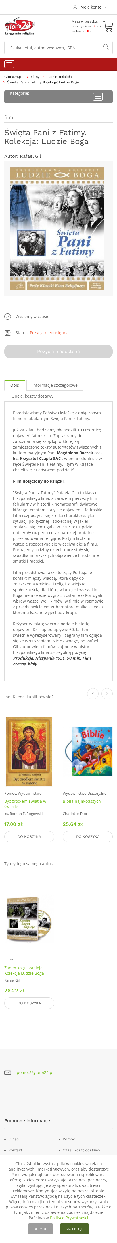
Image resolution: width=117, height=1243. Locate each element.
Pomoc (69, 1139)
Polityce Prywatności (69, 1217)
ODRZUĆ (40, 1228)
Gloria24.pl (13, 77)
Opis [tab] (14, 385)
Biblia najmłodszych (82, 801)
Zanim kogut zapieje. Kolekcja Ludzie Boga (24, 970)
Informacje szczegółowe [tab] (55, 385)
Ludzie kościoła (59, 77)
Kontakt (15, 1150)
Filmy (35, 77)
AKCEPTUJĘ (74, 1228)
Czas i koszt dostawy (81, 1150)
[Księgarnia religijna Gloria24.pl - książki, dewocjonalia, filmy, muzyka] (19, 26)
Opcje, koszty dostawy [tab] (32, 396)
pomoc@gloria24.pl (35, 1072)
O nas (14, 1139)
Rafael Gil (30, 156)
